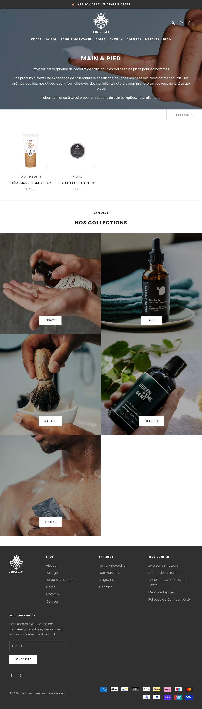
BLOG (167, 39)
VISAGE (36, 39)
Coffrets (52, 601)
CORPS (101, 39)
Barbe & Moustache (61, 580)
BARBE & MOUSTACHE (76, 39)
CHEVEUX (116, 39)
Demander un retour (164, 572)
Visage (51, 565)
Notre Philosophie (112, 565)
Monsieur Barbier (30, 177)
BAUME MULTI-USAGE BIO (77, 183)
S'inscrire (23, 659)
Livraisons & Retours (163, 565)
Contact (105, 587)
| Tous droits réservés (49, 693)
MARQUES (152, 39)
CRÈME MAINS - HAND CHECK (30, 183)
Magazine (106, 580)
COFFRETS (134, 39)
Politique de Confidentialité (169, 599)
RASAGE (51, 39)
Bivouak (77, 177)
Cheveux (52, 594)
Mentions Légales (161, 592)
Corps (50, 587)
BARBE (151, 320)
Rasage (52, 572)
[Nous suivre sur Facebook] (11, 675)
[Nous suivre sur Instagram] (22, 675)
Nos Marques (109, 572)
